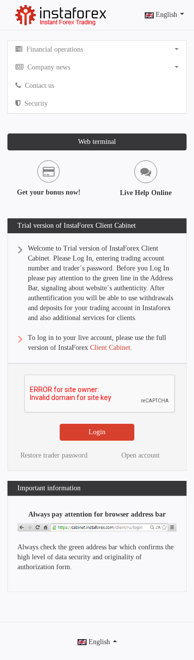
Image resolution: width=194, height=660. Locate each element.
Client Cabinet (110, 347)
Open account (140, 455)
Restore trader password (54, 455)
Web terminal (97, 141)
